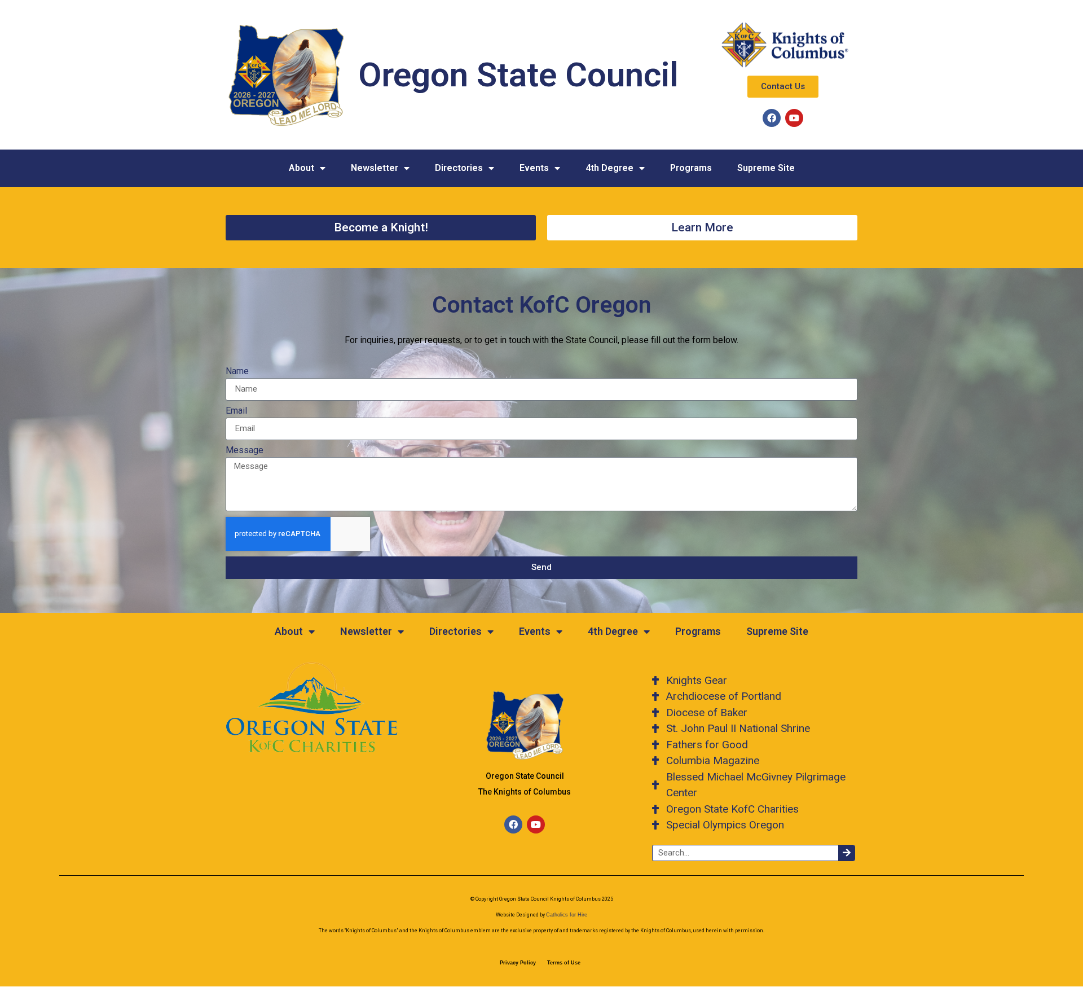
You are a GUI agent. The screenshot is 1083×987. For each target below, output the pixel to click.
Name (237, 371)
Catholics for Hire (566, 915)
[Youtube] (794, 118)
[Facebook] (772, 118)
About (301, 168)
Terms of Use (563, 963)
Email (236, 411)
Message (244, 450)
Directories (459, 168)
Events (534, 168)
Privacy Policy (518, 963)
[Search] (846, 853)
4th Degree (609, 168)
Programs (691, 168)
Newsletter (374, 168)
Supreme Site (766, 168)
